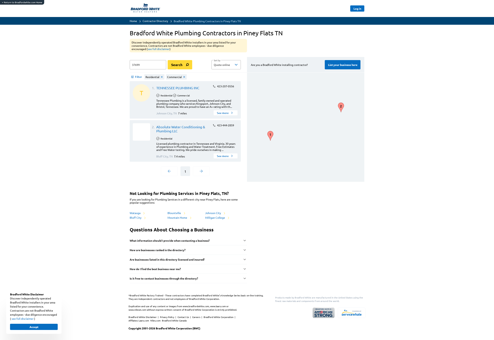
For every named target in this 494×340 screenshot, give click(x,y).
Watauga (135, 213)
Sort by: (217, 60)
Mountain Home (177, 217)
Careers (196, 317)
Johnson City (213, 213)
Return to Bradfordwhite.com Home (22, 2)
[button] (226, 64)
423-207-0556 (225, 86)
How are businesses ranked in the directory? (157, 250)
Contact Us (183, 317)
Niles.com (155, 320)
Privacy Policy (167, 317)
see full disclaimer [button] (159, 49)
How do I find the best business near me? (155, 269)
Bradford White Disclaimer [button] (143, 317)
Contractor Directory (155, 21)
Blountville (174, 213)
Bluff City (136, 217)
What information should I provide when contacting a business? (170, 240)
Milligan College (215, 217)
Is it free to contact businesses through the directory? (164, 278)
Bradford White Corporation (219, 317)
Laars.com (144, 320)
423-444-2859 (225, 125)
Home (133, 21)
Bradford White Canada (174, 320)
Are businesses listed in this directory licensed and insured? (167, 259)
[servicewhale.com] (351, 313)
